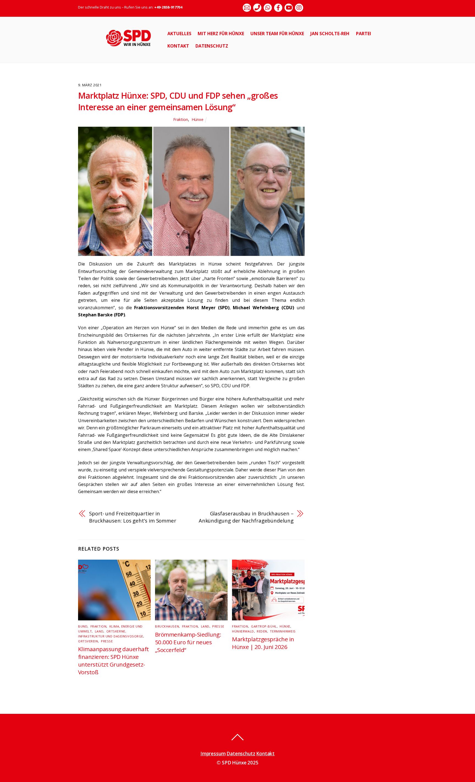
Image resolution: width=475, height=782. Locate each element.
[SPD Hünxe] (132, 49)
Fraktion (180, 119)
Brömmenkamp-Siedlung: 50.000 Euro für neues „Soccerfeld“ (188, 642)
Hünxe (197, 119)
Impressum (212, 753)
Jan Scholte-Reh (329, 34)
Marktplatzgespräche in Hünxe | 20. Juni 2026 (263, 643)
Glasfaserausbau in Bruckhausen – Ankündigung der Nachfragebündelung (246, 517)
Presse (107, 641)
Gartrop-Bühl (264, 626)
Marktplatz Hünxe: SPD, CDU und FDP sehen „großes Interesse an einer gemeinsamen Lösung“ (178, 101)
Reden (262, 631)
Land (99, 631)
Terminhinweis (283, 631)
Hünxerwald (243, 631)
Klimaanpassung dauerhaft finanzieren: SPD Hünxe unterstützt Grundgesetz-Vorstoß (113, 660)
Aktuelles (179, 34)
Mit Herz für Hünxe (221, 34)
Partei (363, 34)
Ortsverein (88, 641)
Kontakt (178, 46)
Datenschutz (211, 46)
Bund (82, 626)
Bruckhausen (167, 626)
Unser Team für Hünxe (277, 34)
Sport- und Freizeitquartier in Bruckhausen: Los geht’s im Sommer (132, 517)
